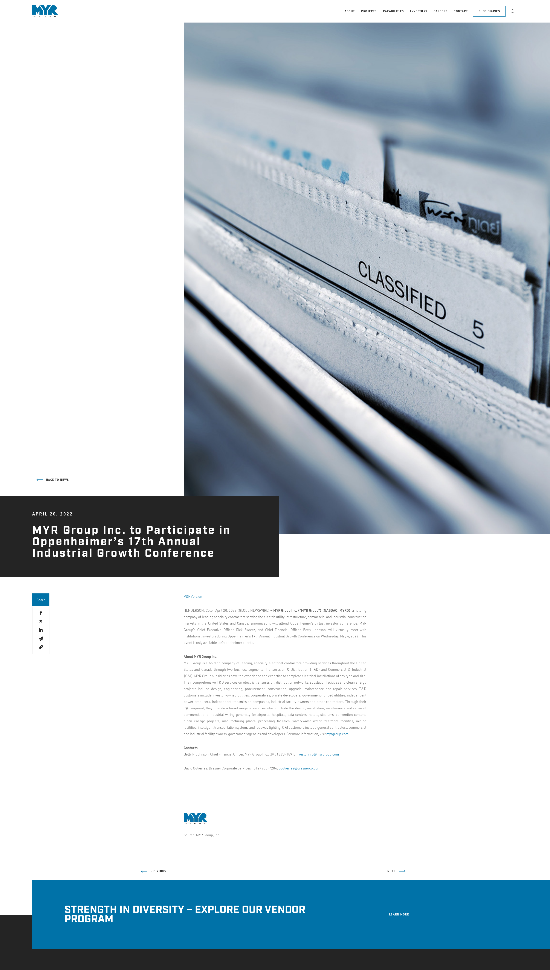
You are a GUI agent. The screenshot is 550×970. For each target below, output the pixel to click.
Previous (158, 871)
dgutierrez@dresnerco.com (299, 768)
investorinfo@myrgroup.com (317, 754)
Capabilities (393, 11)
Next (391, 871)
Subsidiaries (489, 11)
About (350, 11)
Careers (440, 11)
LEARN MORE (399, 914)
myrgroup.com (337, 734)
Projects (368, 11)
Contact (461, 11)
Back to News (57, 479)
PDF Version (193, 596)
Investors (418, 11)
